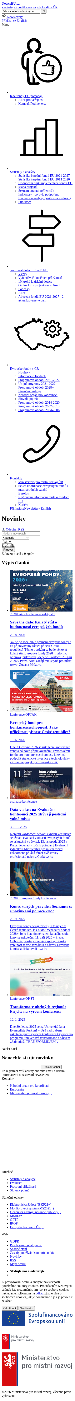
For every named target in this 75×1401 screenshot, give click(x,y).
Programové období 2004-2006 (39, 410)
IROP (15, 1223)
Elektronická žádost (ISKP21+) (32, 1204)
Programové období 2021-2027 (39, 380)
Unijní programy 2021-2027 (36, 383)
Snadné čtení (18, 1249)
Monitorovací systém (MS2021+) (33, 1208)
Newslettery (32, 508)
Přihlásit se (9, 20)
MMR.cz (17, 1216)
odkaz (40, 1293)
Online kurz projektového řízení (39, 285)
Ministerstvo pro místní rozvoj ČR (40, 482)
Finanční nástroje (29, 391)
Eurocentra (17, 1089)
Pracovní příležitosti (23, 1186)
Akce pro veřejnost (30, 100)
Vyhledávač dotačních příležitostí (40, 277)
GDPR (14, 1241)
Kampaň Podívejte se (32, 103)
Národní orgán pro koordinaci (38, 395)
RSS (13, 1260)
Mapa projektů (28, 187)
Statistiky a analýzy (22, 1179)
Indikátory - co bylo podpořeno (38, 194)
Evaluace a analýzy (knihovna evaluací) (44, 198)
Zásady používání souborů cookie (32, 1252)
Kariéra (23, 504)
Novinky (24, 372)
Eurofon (23, 493)
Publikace (24, 202)
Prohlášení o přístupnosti (26, 1245)
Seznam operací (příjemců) (36, 190)
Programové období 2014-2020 (39, 402)
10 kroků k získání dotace (35, 281)
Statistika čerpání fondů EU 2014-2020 (44, 179)
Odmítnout (9, 1308)
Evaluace (16, 1183)
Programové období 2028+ (36, 387)
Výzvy (22, 274)
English (22, 20)
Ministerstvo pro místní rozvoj (31, 1093)
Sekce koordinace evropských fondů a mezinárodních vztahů (43, 487)
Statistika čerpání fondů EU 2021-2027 (44, 175)
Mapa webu (18, 1264)
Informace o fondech (32, 376)
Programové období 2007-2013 (39, 406)
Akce (21, 293)
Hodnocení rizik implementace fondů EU (45, 183)
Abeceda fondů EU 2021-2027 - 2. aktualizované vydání (41, 298)
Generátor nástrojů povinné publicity (35, 1212)
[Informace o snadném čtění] (37, 1168)
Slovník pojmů (28, 398)
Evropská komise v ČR (27, 1227)
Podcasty (24, 289)
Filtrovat (8, 549)
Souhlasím (26, 1308)
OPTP (15, 1219)
